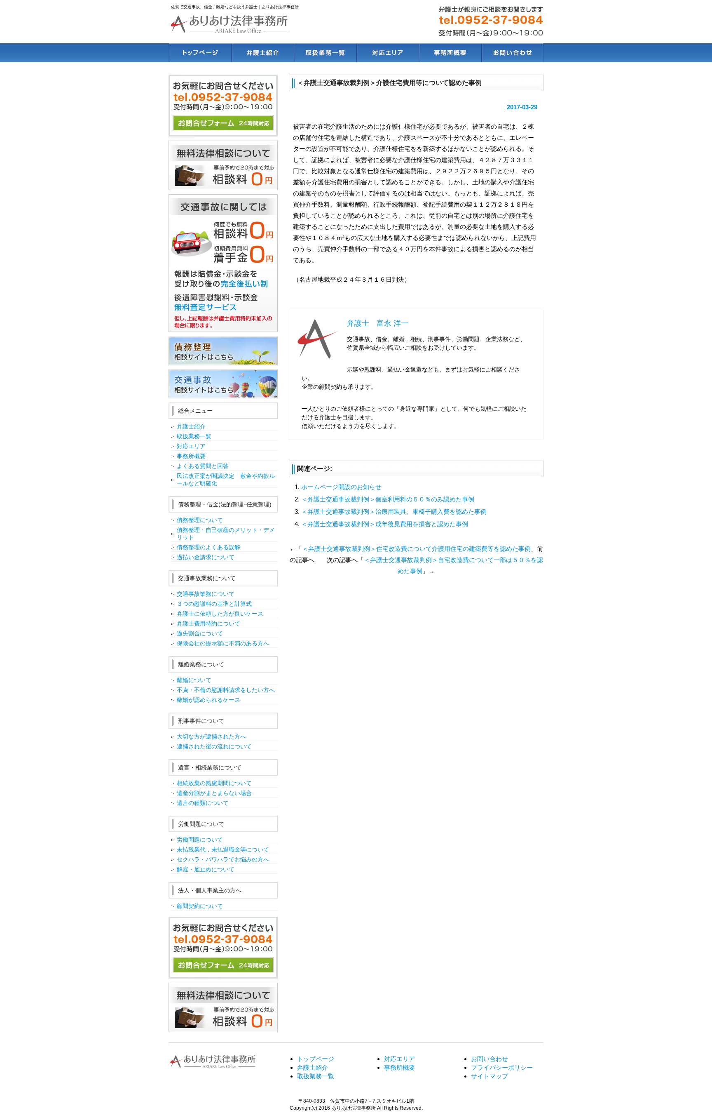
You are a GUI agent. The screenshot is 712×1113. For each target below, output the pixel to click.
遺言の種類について (203, 803)
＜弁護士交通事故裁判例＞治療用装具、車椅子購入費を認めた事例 (394, 511)
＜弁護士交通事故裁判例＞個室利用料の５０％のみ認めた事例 (387, 499)
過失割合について (200, 633)
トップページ (199, 52)
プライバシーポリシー (502, 1067)
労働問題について (200, 839)
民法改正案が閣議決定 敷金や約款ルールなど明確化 (226, 480)
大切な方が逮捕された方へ (211, 736)
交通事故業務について (205, 594)
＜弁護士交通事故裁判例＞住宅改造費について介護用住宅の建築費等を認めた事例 (416, 548)
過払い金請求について (205, 557)
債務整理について (200, 520)
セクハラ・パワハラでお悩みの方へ (223, 859)
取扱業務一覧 (324, 52)
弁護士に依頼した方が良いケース (220, 613)
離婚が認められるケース (208, 700)
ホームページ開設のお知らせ (341, 486)
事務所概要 (449, 52)
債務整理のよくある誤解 (208, 547)
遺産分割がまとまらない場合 (214, 793)
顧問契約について (200, 906)
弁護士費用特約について (208, 623)
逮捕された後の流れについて (214, 746)
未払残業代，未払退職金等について (223, 849)
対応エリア (387, 52)
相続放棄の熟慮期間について (214, 783)
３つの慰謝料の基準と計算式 (214, 603)
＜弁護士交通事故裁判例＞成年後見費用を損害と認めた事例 (384, 523)
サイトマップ (489, 1076)
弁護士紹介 (262, 52)
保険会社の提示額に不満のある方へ (223, 643)
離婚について (194, 680)
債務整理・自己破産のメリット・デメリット (226, 534)
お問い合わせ (512, 52)
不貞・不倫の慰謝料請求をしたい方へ (226, 690)
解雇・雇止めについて (205, 869)
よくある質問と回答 (203, 466)
